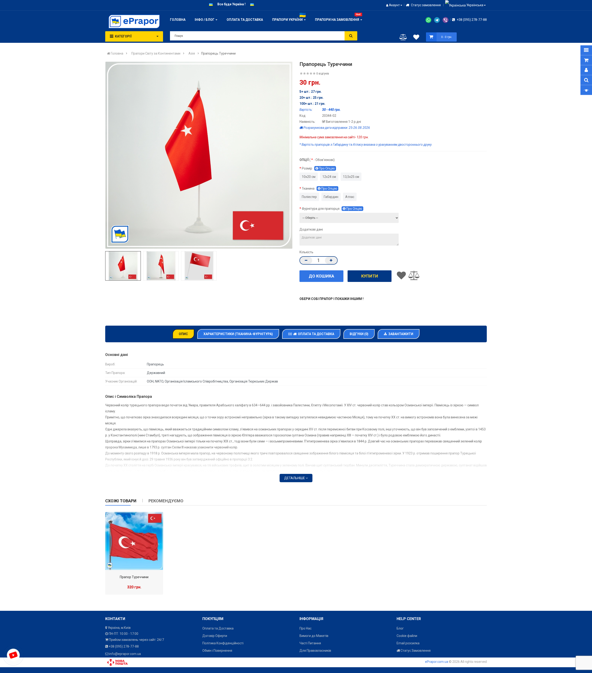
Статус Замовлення (415, 650)
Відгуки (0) (359, 334)
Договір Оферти (214, 636)
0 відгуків (322, 73)
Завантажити (400, 334)
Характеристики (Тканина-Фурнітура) (238, 334)
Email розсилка (408, 643)
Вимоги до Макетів (313, 636)
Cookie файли (407, 636)
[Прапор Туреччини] (134, 541)
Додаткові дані (311, 229)
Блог (400, 628)
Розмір (318, 168)
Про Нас (305, 628)
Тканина (319, 188)
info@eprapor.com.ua (125, 654)
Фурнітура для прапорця (332, 208)
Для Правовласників (315, 650)
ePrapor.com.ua (436, 662)
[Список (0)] (416, 38)
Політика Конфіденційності (223, 643)
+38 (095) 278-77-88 (471, 20)
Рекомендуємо (165, 500)
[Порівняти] (403, 38)
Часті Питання (310, 643)
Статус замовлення (425, 5)
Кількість (306, 252)
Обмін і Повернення (217, 650)
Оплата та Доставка (315, 334)
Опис (183, 334)
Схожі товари (120, 500)
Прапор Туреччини (134, 577)
